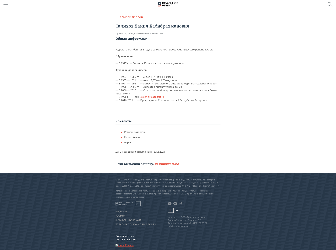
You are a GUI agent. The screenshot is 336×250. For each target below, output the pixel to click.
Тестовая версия (125, 239)
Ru (170, 210)
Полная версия (124, 236)
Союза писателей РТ (152, 96)
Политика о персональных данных (135, 224)
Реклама (120, 216)
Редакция (121, 211)
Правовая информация (128, 220)
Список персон (131, 17)
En (177, 210)
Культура (121, 33)
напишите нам (167, 164)
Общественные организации (145, 33)
